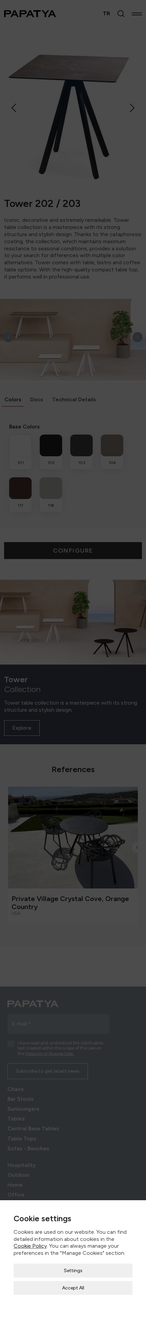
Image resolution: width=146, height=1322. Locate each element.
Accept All (73, 1288)
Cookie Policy (30, 1246)
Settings (73, 1270)
